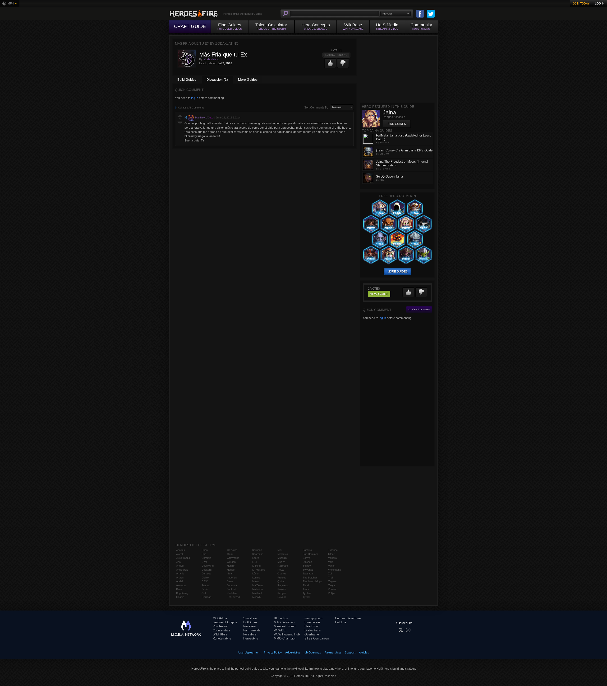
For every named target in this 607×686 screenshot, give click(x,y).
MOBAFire (220, 618)
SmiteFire (250, 618)
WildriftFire (220, 634)
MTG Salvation (284, 622)
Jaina (230, 581)
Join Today (581, 3)
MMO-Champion (285, 638)
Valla (330, 561)
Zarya (331, 585)
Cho (204, 554)
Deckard (207, 569)
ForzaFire (249, 634)
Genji (230, 554)
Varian (331, 565)
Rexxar (281, 597)
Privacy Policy (273, 652)
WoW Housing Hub (287, 634)
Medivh (256, 597)
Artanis (180, 573)
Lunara (256, 577)
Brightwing (182, 593)
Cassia (180, 597)
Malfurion (257, 589)
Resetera (249, 626)
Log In (599, 3)
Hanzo (231, 565)
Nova (280, 569)
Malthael (257, 593)
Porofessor (220, 626)
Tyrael (306, 597)
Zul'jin (331, 593)
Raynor (281, 589)
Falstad (206, 585)
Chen (205, 550)
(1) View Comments (419, 309)
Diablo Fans (312, 630)
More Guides (248, 79)
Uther (331, 554)
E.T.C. (205, 581)
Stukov (307, 565)
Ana (178, 561)
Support (350, 652)
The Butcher (310, 577)
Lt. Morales (258, 569)
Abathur (180, 550)
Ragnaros (283, 585)
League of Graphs (225, 622)
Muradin (282, 557)
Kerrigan (257, 550)
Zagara (332, 581)
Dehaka (206, 573)
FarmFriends (252, 630)
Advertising (292, 652)
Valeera (332, 557)
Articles (364, 652)
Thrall (306, 585)
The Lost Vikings (312, 581)
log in (194, 98)
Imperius (232, 577)
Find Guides (397, 124)
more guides (397, 271)
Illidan (230, 573)
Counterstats (221, 630)
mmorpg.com (313, 618)
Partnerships (333, 652)
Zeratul (332, 589)
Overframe (311, 634)
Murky (281, 561)
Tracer (307, 589)
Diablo (205, 577)
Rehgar (281, 593)
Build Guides (186, 79)
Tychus (307, 593)
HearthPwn (311, 626)
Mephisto (282, 554)
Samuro (307, 550)
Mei (279, 550)
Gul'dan (231, 561)
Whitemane (334, 569)
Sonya (306, 557)
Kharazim (257, 554)
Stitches (307, 561)
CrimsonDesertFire (348, 618)
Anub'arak (182, 569)
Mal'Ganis (258, 585)
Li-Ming (256, 565)
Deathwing (208, 565)
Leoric (255, 557)
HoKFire (340, 622)
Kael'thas (232, 593)
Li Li (254, 561)
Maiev (255, 581)
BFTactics (281, 618)
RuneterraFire (222, 638)
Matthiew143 (202, 117)
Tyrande (333, 550)
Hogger (231, 569)
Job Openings (312, 652)
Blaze (179, 589)
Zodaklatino (211, 59)
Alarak (180, 554)
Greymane (233, 557)
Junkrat (231, 589)
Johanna (232, 585)
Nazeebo (282, 565)
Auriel (179, 581)
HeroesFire (250, 638)
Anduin (180, 565)
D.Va (204, 561)
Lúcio (255, 573)
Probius (281, 577)
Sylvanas (308, 569)
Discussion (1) (217, 79)
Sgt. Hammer (310, 554)
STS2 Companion (316, 638)
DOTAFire (250, 622)
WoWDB (279, 630)
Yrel (330, 577)
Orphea (281, 573)
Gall (204, 593)
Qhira (280, 581)
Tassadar (308, 573)
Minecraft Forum (285, 626)
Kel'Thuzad (233, 597)
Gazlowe (232, 550)
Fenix (205, 589)
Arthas (180, 577)
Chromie (206, 557)
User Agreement (249, 652)
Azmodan (181, 585)
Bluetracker (312, 622)
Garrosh (206, 597)
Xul (330, 573)
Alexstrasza (183, 557)
